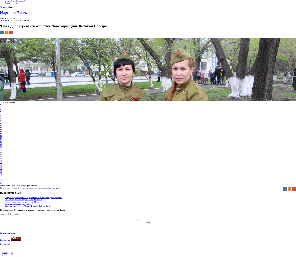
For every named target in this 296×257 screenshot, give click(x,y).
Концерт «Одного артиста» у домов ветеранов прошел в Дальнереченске (33, 198)
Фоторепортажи (11, 3)
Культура (3, 20)
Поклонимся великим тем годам (17, 204)
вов (15, 188)
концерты (32, 188)
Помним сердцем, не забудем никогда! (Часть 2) (23, 200)
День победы (47, 188)
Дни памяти (22, 188)
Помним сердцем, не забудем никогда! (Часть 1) (23, 202)
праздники (9, 188)
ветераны (56, 188)
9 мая (39, 188)
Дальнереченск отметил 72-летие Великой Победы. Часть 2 (28, 206)
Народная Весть (13, 13)
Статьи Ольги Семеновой (15, 1)
